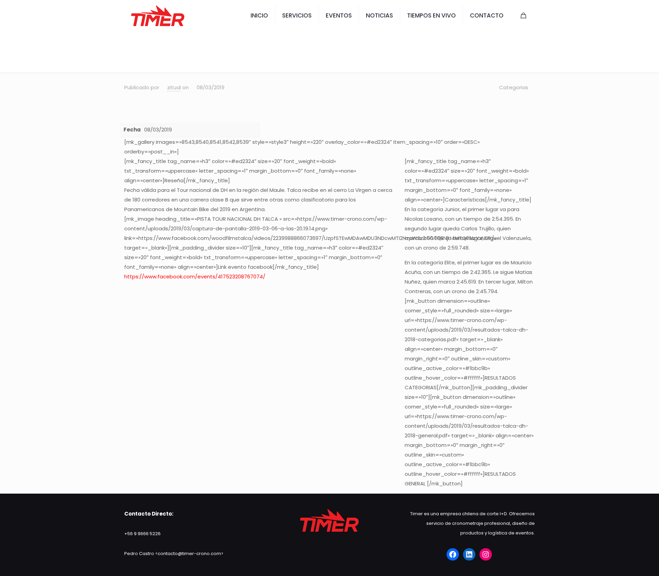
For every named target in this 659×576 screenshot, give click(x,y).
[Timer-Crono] (157, 15)
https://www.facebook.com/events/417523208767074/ (194, 276)
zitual (174, 87)
